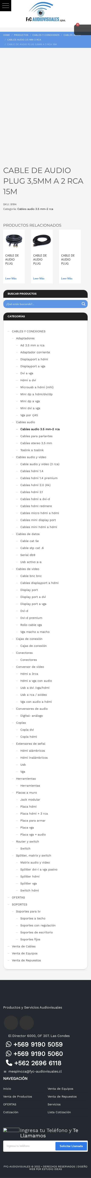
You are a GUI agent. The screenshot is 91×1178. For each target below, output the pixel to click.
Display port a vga (33, 604)
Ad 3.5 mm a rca (32, 345)
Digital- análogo (31, 715)
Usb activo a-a (30, 562)
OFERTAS (18, 897)
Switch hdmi (29, 890)
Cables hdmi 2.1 (31, 492)
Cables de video (27, 569)
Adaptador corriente (35, 352)
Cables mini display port (38, 520)
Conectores (24, 652)
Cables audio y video (31, 457)
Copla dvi (27, 729)
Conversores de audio (32, 708)
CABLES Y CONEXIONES (29, 331)
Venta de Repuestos (26, 960)
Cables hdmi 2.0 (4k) (35, 485)
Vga (22, 771)
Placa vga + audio (33, 834)
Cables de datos (28, 534)
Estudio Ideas (52, 1169)
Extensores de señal (30, 743)
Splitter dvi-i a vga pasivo (38, 869)
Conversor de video (30, 666)
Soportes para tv (28, 911)
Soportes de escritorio (36, 932)
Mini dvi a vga (30, 408)
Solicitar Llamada (71, 1146)
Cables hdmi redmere (36, 506)
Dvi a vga (26, 373)
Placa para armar (33, 820)
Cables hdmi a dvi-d (35, 499)
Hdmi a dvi (28, 380)
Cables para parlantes (36, 436)
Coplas (21, 722)
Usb (23, 764)
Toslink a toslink (32, 450)
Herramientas (26, 778)
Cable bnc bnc (31, 576)
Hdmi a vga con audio (36, 680)
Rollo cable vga (31, 624)
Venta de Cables (24, 946)
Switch (25, 848)
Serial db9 (27, 555)
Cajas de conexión (29, 638)
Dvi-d (24, 611)
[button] (5, 5)
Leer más (11, 278)
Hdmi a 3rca (29, 673)
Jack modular (30, 799)
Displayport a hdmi (34, 359)
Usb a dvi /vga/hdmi (35, 687)
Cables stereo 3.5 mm (36, 443)
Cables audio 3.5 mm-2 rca (35, 209)
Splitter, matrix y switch (33, 855)
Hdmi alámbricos (32, 750)
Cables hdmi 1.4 (31, 471)
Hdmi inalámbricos (34, 757)
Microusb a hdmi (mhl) (37, 387)
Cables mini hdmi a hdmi (38, 527)
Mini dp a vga (30, 401)
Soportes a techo (32, 918)
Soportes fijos (30, 939)
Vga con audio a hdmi (36, 701)
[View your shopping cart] (82, 30)
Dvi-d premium (31, 617)
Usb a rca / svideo (33, 694)
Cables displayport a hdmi (39, 583)
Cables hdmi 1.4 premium (39, 478)
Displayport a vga (32, 366)
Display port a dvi (33, 597)
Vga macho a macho (35, 631)
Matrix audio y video (35, 862)
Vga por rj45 (29, 415)
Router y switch (27, 841)
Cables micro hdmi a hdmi (39, 513)
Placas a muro (26, 792)
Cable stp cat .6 (32, 548)
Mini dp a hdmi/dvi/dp (36, 394)
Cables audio (25, 422)
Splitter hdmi (30, 876)
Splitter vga (28, 883)
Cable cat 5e (29, 541)
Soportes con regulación (38, 925)
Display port (29, 590)
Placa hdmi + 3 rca (34, 813)
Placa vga (27, 827)
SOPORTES (19, 904)
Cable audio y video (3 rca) (39, 464)
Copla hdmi (28, 736)
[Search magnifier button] (83, 304)
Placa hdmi (28, 806)
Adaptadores (25, 338)
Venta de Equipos (24, 953)
